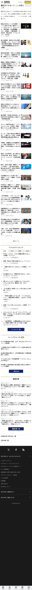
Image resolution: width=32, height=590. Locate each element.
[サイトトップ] (7, 2)
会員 (27, 251)
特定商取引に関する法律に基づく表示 (10, 472)
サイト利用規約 (5, 469)
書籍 (29, 589)
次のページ (16, 241)
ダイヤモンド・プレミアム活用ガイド (10, 466)
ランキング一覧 (16, 329)
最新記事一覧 (16, 429)
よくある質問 (4, 478)
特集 (22, 589)
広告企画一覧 (5, 440)
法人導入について (5, 486)
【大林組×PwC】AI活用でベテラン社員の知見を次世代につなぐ (16, 348)
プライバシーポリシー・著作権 (9, 475)
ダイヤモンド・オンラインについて (10, 456)
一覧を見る (16, 371)
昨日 (12, 251)
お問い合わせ (4, 483)
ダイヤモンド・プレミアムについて (10, 463)
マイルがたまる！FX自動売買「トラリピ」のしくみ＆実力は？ (16, 359)
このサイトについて (6, 460)
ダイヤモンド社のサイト (7, 492)
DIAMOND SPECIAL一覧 (8, 436)
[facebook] (16, 450)
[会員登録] (28, 2)
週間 (19, 251)
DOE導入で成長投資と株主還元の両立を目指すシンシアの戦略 (16, 365)
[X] (9, 450)
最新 (4, 251)
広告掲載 (3, 481)
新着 (3, 589)
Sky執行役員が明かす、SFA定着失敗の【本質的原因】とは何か (16, 354)
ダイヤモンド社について (7, 497)
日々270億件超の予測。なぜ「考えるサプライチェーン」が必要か (16, 342)
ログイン (20, 2)
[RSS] (23, 450)
